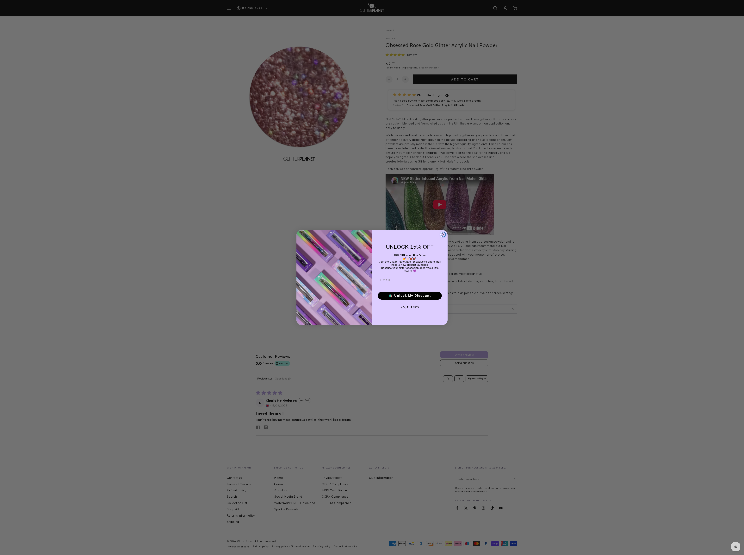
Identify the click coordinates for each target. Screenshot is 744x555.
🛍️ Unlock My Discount (410, 295)
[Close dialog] (443, 234)
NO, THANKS (410, 307)
